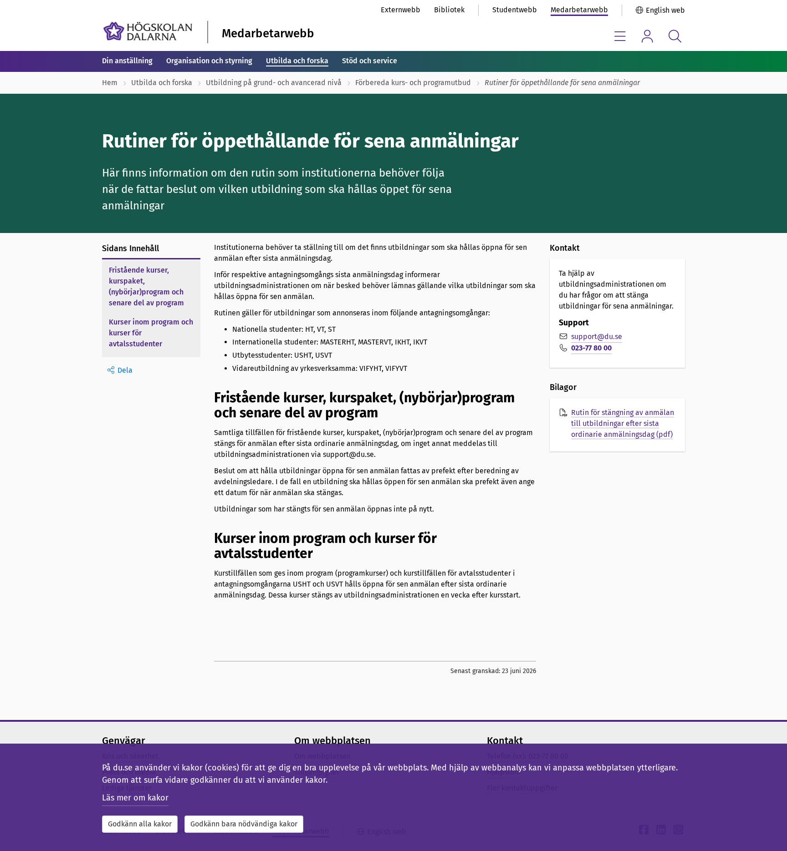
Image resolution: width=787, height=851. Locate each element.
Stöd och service (369, 60)
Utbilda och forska (297, 60)
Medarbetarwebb (579, 9)
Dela (125, 370)
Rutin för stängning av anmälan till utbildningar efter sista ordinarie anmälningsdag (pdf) (622, 423)
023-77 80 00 (591, 348)
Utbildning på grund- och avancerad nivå (274, 82)
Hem (110, 82)
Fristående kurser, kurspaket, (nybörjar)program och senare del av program (146, 286)
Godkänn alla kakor (140, 824)
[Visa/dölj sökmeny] (674, 36)
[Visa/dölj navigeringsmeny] (620, 36)
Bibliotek (449, 9)
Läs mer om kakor (135, 798)
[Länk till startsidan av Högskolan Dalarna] (147, 31)
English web (665, 10)
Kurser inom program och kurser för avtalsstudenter (151, 333)
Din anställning (127, 60)
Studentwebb (514, 9)
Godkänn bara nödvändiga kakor (243, 824)
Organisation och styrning (209, 60)
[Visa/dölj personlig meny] (647, 36)
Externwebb (400, 9)
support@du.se (596, 336)
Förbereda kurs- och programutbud (413, 82)
